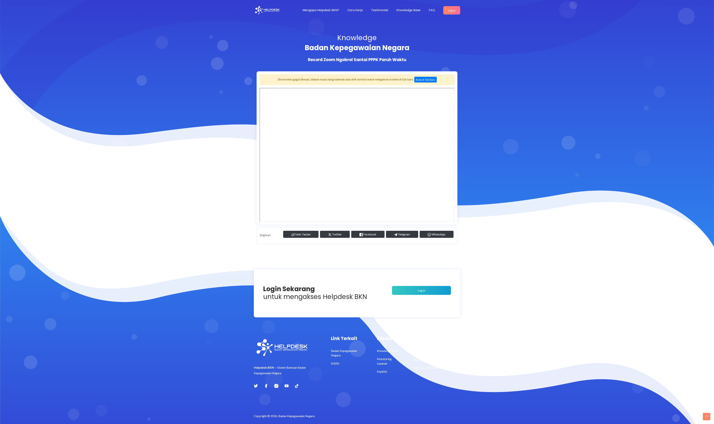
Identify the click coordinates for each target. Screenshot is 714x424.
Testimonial (379, 10)
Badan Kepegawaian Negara (344, 353)
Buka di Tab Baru (425, 79)
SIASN (335, 363)
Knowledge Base (408, 10)
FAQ (432, 10)
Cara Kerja (355, 10)
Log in (452, 10)
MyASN (382, 371)
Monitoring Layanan (384, 361)
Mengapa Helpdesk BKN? (321, 10)
